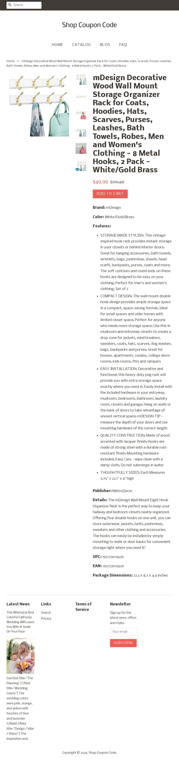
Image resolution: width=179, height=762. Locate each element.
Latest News (18, 604)
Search (46, 613)
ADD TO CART (110, 194)
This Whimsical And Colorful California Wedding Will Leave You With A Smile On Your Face (20, 622)
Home (57, 45)
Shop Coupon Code (102, 753)
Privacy (46, 618)
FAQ (123, 45)
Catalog (81, 45)
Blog (105, 45)
